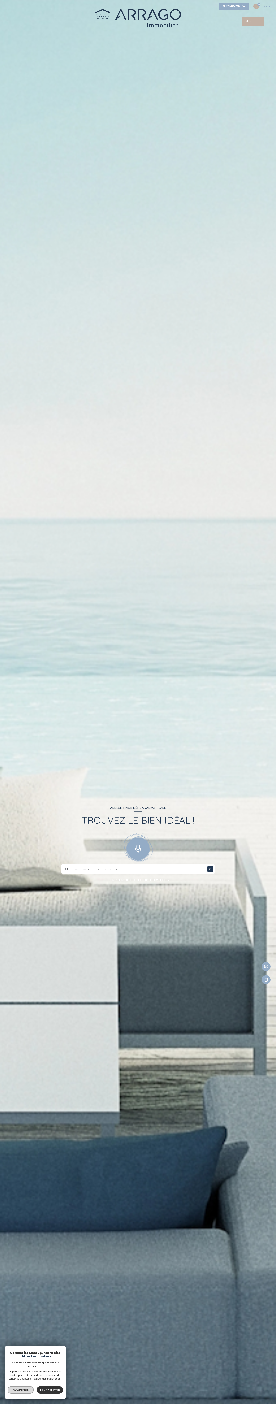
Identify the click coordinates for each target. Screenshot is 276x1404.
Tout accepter (50, 1390)
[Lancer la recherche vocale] (138, 848)
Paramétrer (21, 1390)
